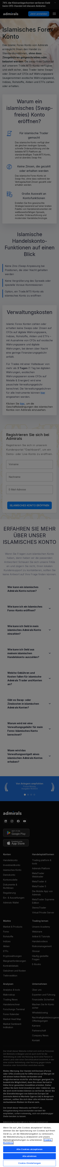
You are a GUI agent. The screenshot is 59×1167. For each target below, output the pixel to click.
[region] (29, 1145)
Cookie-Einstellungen (29, 1163)
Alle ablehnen (29, 1156)
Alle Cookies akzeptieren (29, 1149)
